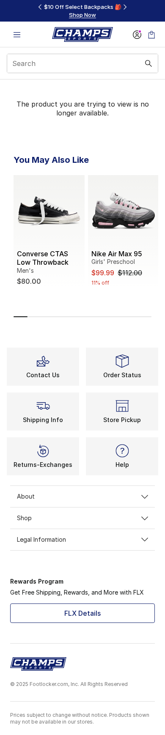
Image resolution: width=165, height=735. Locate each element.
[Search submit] (148, 63)
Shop (24, 517)
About (26, 496)
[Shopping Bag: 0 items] (151, 34)
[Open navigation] (17, 34)
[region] (82, 10)
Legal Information (41, 539)
